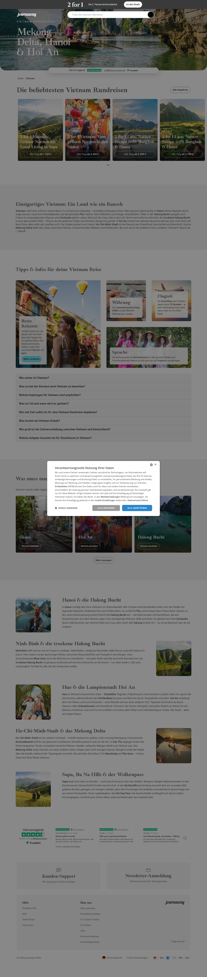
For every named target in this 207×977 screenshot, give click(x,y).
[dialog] (103, 488)
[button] (66, 508)
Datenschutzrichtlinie (138, 500)
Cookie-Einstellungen (105, 500)
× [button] (155, 465)
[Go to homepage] (26, 14)
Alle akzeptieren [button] (137, 508)
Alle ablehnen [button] (106, 508)
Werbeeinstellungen (110, 496)
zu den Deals (133, 4)
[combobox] (151, 464)
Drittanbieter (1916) (64, 486)
